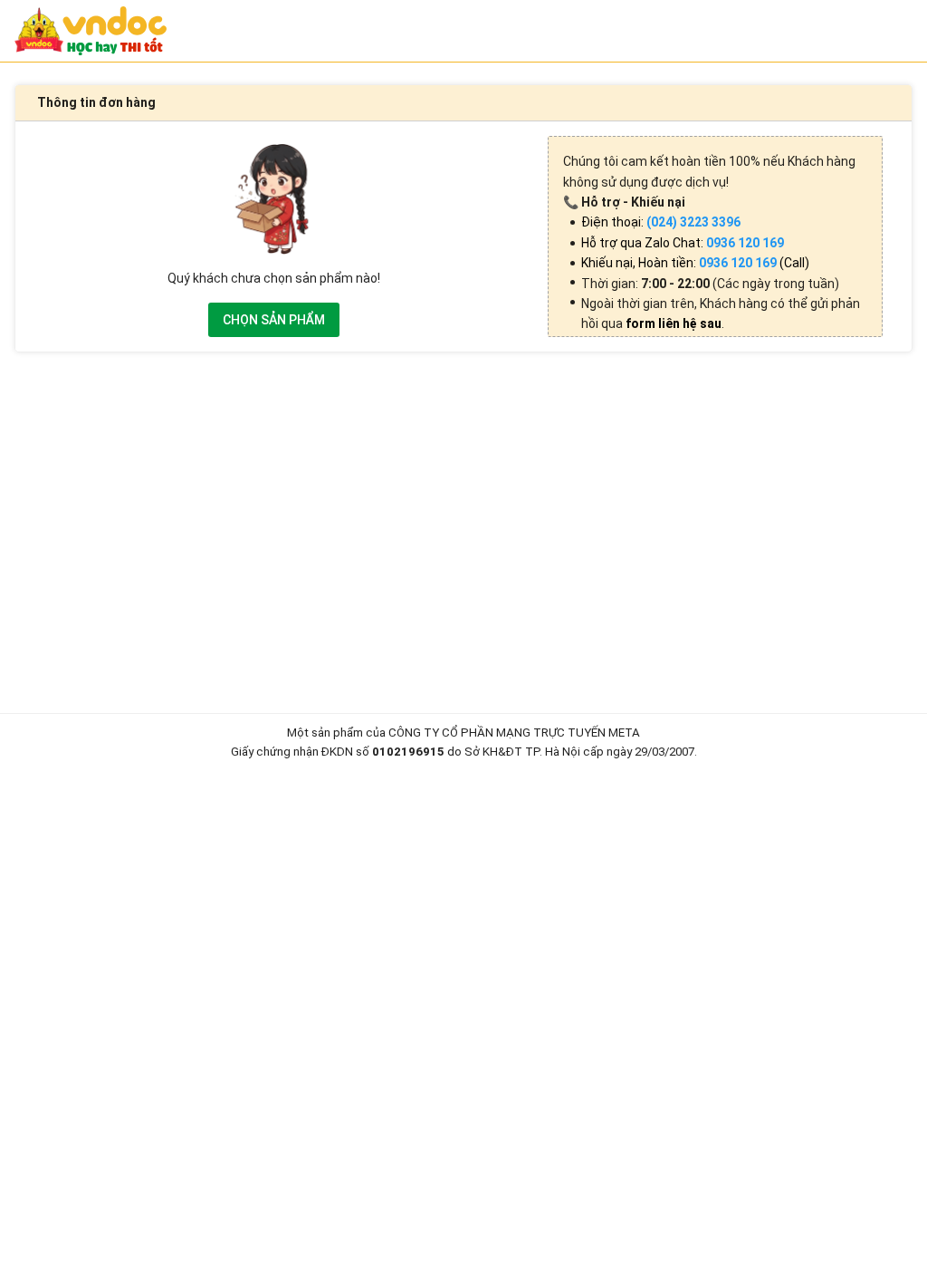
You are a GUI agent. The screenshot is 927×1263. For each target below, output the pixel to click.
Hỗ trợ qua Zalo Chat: (682, 243)
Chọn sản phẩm (274, 320)
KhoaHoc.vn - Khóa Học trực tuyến (90, 31)
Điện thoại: (661, 222)
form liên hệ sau (674, 323)
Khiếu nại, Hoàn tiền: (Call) (695, 262)
